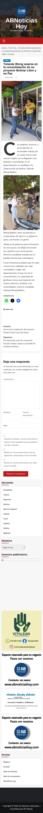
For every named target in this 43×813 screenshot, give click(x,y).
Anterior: (18, 329)
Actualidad (7, 490)
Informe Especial (10, 509)
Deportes (7, 500)
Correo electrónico (28, 413)
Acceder (6, 767)
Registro (6, 762)
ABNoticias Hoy (21, 23)
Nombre (7, 412)
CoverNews (15, 809)
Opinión (6, 523)
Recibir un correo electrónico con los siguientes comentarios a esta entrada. (20, 454)
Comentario (9, 379)
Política (6, 60)
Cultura (6, 495)
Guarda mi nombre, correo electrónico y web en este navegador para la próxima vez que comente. (21, 442)
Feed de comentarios (11, 776)
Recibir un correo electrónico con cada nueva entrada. (20, 464)
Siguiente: (19, 342)
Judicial (6, 514)
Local (5, 519)
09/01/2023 (9, 77)
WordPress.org (9, 781)
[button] (4, 40)
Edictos (6, 504)
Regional (6, 533)
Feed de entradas (10, 772)
